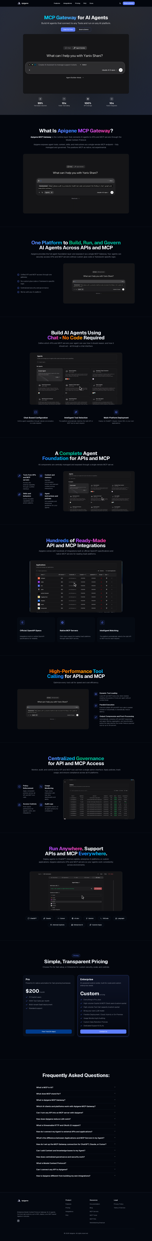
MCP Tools (93, 1215)
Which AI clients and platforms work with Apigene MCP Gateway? (66, 1106)
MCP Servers (94, 1211)
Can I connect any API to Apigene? (52, 1169)
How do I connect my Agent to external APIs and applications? (64, 1131)
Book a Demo (128, 3)
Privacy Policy (118, 1204)
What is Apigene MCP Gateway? (50, 1100)
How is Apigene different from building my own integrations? (63, 1176)
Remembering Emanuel (97, 1223)
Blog (91, 1208)
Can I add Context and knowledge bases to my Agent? (60, 1150)
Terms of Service (119, 1208)
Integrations (67, 3)
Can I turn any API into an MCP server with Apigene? (59, 1112)
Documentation (95, 1204)
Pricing (77, 3)
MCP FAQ (93, 1219)
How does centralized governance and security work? (60, 1157)
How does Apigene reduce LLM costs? (53, 1119)
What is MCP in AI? (44, 1087)
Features (57, 3)
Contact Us (103, 1031)
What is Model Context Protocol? (51, 1163)
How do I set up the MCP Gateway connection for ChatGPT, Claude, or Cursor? (71, 1144)
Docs (91, 3)
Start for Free (68, 29)
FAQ (84, 3)
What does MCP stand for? (48, 1094)
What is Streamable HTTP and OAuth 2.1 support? (58, 1125)
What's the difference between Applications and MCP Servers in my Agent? (70, 1138)
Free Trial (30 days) (49, 1031)
